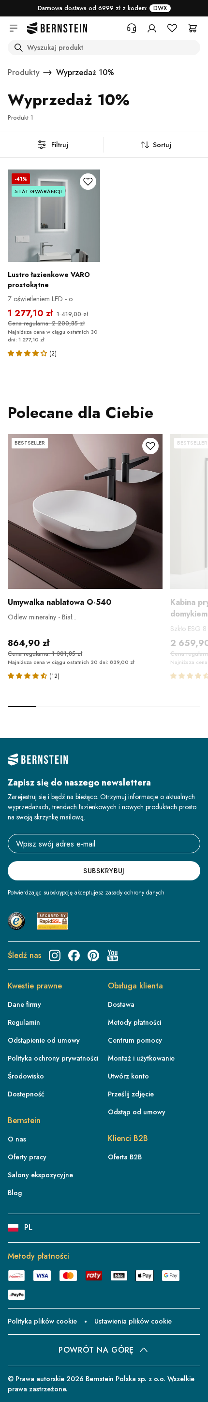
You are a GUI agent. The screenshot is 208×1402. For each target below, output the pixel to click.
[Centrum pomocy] (131, 28)
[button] (28, 352)
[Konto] (152, 28)
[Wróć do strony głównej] (57, 28)
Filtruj (59, 145)
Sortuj (162, 145)
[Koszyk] (192, 28)
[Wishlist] (172, 28)
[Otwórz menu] (13, 28)
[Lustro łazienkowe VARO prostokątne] (54, 215)
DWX (160, 8)
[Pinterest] (93, 955)
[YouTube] (113, 955)
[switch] (186, 1388)
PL (28, 1227)
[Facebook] (74, 955)
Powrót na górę (96, 1350)
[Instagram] (54, 955)
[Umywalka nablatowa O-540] (85, 511)
